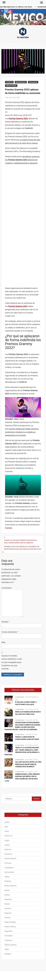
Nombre (5, 622)
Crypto (6, 840)
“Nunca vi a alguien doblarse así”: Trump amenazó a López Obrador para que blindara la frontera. (22, 751)
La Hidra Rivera (19, 697)
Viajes (6, 949)
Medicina (7, 881)
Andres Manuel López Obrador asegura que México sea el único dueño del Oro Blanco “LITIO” (22, 777)
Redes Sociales (10, 922)
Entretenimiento (21, 82)
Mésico (7, 890)
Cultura (7, 845)
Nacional (7, 908)
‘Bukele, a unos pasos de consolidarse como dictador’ (27, 738)
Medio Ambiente (10, 886)
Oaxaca (7, 917)
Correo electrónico (9, 632)
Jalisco (7, 877)
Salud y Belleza (10, 927)
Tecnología (8, 936)
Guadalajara (9, 868)
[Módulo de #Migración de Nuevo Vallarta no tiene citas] (8, 712)
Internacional (33, 82)
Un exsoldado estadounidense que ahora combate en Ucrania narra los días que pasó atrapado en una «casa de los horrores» (22, 726)
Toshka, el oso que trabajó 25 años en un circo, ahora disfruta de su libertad (20, 541)
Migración (8, 899)
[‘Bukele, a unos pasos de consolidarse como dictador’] (8, 737)
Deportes (7, 849)
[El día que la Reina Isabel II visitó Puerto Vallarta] (8, 700)
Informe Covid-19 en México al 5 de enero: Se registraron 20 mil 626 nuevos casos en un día (22, 548)
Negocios (7, 913)
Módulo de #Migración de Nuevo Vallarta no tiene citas (28, 713)
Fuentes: (8, 528)
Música (7, 904)
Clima (6, 831)
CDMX (6, 822)
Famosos (7, 863)
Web (3, 642)
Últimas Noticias (11, 85)
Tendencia (8, 940)
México (7, 895)
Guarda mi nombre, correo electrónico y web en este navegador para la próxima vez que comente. (11, 662)
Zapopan (7, 954)
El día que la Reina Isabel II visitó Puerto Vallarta (26, 703)
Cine (6, 827)
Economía (8, 854)
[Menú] (3, 2)
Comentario (6, 588)
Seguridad (8, 931)
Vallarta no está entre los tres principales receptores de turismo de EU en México (28, 764)
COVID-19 (9, 82)
